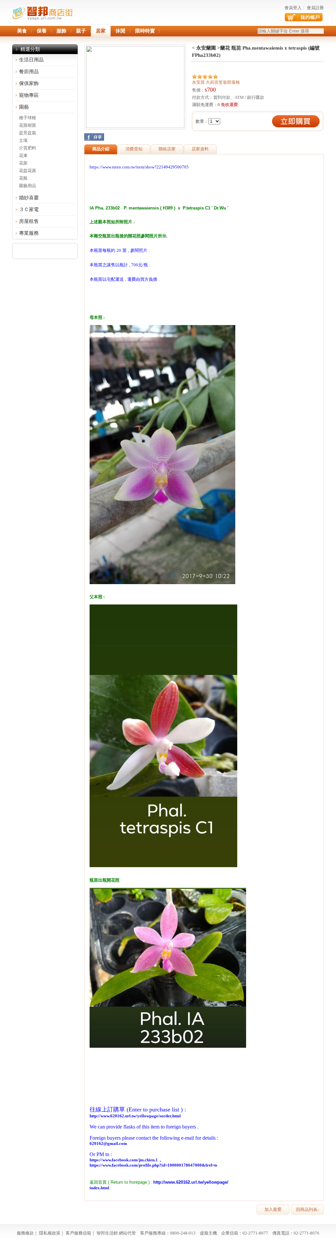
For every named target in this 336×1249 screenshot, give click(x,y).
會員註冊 (315, 7)
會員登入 (293, 7)
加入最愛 (273, 1209)
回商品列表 (307, 1209)
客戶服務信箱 (78, 1233)
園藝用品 (27, 185)
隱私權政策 (49, 1233)
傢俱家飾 (29, 83)
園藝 (24, 107)
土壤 (23, 140)
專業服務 (29, 233)
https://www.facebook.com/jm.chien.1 (124, 1159)
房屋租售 (29, 221)
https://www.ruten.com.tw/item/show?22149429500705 (139, 166)
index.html (99, 1187)
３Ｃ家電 (29, 209)
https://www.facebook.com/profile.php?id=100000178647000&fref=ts (154, 1165)
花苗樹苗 (27, 125)
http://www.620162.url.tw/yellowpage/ (190, 1182)
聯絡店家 (167, 148)
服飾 (61, 30)
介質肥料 (27, 147)
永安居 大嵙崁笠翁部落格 (216, 82)
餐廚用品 (29, 71)
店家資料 (200, 148)
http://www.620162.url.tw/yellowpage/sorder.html (135, 1115)
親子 (81, 30)
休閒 (120, 30)
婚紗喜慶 (29, 197)
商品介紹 (100, 148)
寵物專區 (29, 95)
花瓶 (23, 178)
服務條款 (25, 1233)
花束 (23, 155)
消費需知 (133, 148)
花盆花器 (27, 170)
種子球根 (27, 117)
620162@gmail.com (108, 1143)
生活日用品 (31, 59)
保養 (42, 30)
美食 (22, 30)
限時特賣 (145, 30)
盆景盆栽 (27, 132)
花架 (23, 163)
